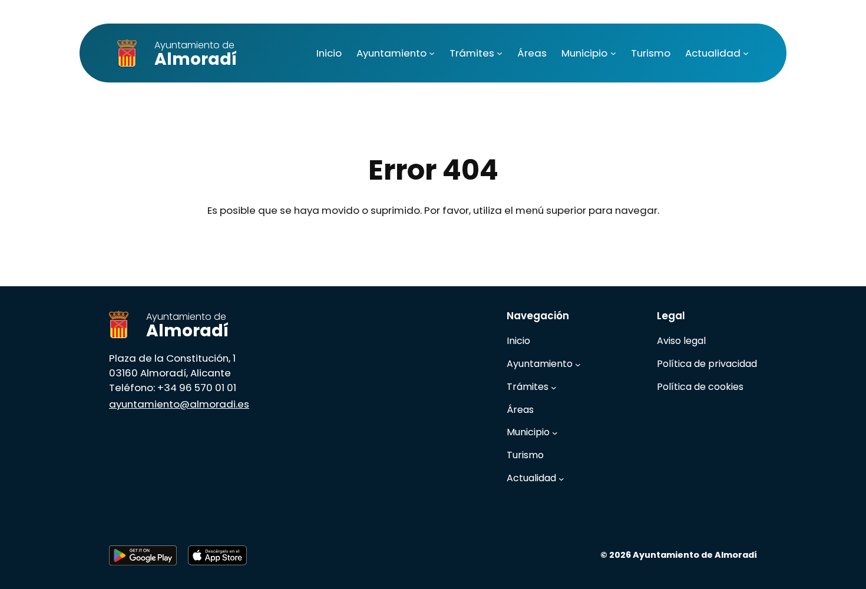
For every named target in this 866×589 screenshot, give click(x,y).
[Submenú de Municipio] (613, 53)
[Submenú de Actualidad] (746, 53)
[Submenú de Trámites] (500, 53)
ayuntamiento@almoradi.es (179, 404)
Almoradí (195, 54)
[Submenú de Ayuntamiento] (432, 53)
